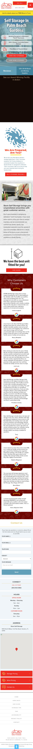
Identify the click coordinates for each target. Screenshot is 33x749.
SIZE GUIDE (16, 270)
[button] (30, 5)
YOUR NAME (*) (6, 536)
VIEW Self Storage (16, 56)
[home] (6, 5)
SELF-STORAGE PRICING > (16, 174)
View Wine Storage (16, 60)
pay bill (20, 3)
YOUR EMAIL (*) (6, 543)
